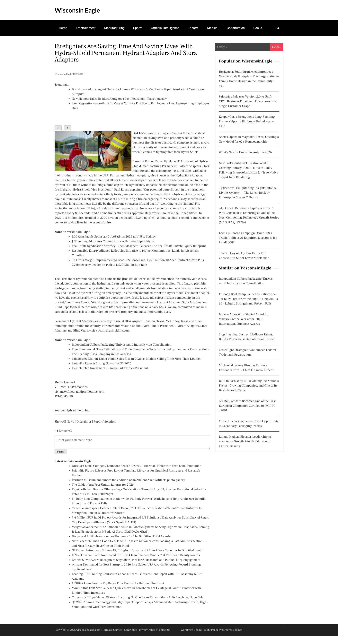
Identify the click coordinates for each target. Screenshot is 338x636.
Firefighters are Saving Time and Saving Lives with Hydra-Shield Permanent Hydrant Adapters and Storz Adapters (126, 53)
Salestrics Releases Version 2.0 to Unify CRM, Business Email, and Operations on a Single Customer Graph (248, 101)
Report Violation (104, 422)
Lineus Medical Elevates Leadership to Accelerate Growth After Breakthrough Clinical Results (245, 441)
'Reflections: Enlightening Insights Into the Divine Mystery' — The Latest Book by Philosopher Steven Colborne (248, 193)
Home (63, 28)
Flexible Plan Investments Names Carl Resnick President (110, 368)
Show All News (64, 422)
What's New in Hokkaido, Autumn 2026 (245, 152)
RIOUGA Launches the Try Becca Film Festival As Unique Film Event (118, 583)
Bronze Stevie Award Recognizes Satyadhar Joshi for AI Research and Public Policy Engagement (136, 560)
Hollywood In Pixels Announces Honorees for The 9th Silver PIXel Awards (121, 536)
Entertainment (86, 28)
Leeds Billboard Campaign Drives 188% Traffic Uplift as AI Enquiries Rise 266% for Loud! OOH (248, 238)
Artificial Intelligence (165, 28)
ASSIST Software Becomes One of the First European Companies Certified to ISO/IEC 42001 (247, 406)
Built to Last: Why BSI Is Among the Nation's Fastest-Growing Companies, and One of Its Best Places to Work (249, 385)
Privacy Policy (147, 630)
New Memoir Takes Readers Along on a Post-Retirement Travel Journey (119, 99)
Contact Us (163, 630)
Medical (212, 28)
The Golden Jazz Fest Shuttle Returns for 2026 (103, 485)
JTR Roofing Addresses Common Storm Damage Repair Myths (113, 241)
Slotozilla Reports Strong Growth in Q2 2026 (101, 364)
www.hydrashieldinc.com (112, 331)
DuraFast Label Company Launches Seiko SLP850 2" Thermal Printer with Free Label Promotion (136, 466)
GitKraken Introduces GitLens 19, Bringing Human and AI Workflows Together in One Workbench (137, 551)
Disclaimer (83, 422)
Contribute (130, 630)
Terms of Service (112, 630)
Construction (236, 28)
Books (257, 28)
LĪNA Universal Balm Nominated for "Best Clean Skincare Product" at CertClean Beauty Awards (136, 555)
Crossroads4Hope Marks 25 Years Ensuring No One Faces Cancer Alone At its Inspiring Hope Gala (138, 598)
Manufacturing (114, 28)
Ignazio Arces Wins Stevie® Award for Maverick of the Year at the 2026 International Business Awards (244, 319)
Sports (137, 28)
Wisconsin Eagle (77, 10)
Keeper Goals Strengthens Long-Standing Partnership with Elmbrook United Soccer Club (247, 121)
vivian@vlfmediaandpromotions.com (79, 392)
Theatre (193, 28)
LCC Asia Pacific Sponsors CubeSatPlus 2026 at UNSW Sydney (114, 237)
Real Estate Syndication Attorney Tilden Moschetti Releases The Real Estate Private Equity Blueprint (139, 246)
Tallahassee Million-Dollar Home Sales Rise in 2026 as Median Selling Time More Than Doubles (136, 359)
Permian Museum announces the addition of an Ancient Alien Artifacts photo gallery (128, 480)
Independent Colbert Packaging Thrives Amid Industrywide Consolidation (122, 345)
